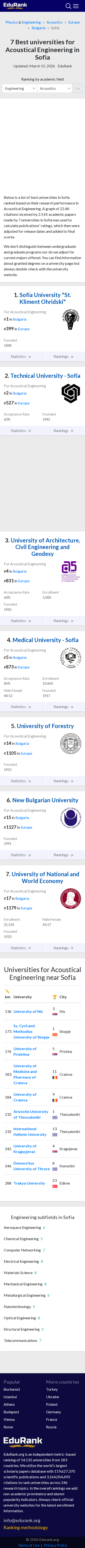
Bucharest (12, 1389)
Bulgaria (38, 27)
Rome (8, 1427)
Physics (11, 22)
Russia (51, 1427)
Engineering (31, 22)
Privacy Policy (55, 1545)
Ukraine (52, 1396)
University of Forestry (42, 725)
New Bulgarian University (42, 800)
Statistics (19, 356)
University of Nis (28, 1011)
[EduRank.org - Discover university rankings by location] (15, 5)
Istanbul (10, 1396)
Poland (51, 1404)
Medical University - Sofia (42, 639)
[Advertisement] (42, 148)
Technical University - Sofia (42, 375)
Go (77, 88)
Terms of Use (28, 1545)
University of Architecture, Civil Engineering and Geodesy (42, 547)
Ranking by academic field (42, 79)
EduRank (65, 66)
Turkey (52, 1389)
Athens (9, 1404)
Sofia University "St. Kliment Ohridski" (42, 298)
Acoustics (55, 22)
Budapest (11, 1411)
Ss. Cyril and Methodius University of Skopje (31, 1031)
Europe (74, 22)
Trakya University (29, 1183)
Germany (53, 1411)
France (51, 1419)
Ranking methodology (26, 1527)
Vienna (9, 1419)
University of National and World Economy (42, 877)
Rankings (61, 356)
